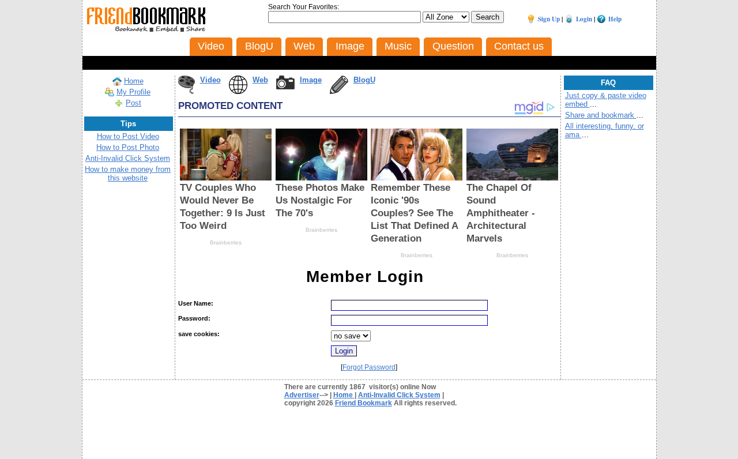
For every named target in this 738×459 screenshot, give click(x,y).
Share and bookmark (601, 115)
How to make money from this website (128, 173)
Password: (194, 318)
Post (133, 103)
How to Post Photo (127, 147)
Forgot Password (369, 367)
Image (311, 80)
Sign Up (549, 19)
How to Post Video (128, 136)
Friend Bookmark (363, 403)
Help (615, 19)
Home (134, 81)
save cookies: (199, 333)
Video (210, 80)
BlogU (364, 80)
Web (260, 80)
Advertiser (301, 395)
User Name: (195, 303)
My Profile (133, 92)
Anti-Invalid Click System (127, 158)
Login (584, 19)
